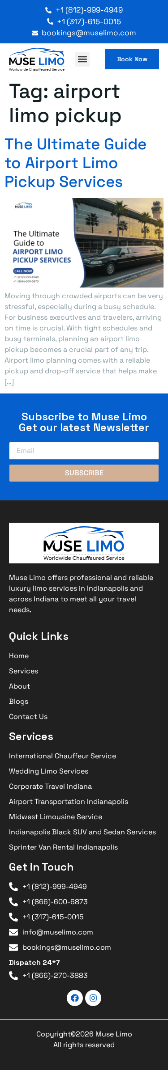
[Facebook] (75, 998)
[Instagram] (93, 998)
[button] (82, 59)
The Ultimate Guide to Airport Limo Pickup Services (75, 162)
